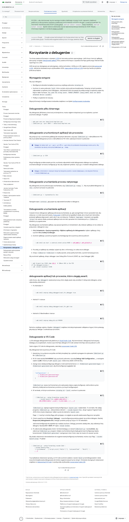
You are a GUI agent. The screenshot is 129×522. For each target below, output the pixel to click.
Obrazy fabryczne (31, 504)
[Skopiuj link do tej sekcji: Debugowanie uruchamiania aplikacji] (68, 209)
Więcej (112, 11)
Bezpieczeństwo (34, 11)
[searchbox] (12, 17)
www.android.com (100, 498)
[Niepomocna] (103, 46)
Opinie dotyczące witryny (79, 518)
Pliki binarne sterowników (32, 507)
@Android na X (64, 493)
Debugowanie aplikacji (49, 61)
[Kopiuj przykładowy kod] (103, 120)
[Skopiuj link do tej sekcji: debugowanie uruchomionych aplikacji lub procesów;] (85, 133)
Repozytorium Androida (32, 493)
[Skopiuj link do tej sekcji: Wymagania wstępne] (52, 78)
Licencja (59, 518)
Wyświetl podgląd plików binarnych (35, 501)
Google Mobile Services (101, 501)
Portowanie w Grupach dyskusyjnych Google (72, 511)
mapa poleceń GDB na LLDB (74, 68)
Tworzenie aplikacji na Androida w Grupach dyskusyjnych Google (76, 507)
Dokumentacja (8, 7)
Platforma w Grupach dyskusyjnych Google (72, 504)
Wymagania (29, 495)
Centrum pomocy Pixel (101, 495)
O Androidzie (29, 518)
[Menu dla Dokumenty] (24, 2)
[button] (10, 28)
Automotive (101, 11)
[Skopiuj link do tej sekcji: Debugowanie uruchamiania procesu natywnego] (79, 182)
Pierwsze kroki (19, 11)
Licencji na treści (74, 477)
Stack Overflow (99, 504)
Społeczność (39, 518)
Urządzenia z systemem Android (83, 11)
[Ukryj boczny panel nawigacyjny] (21, 519)
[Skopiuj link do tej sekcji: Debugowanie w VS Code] (56, 337)
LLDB (57, 58)
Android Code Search (35, 2)
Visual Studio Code (65, 341)
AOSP (30, 46)
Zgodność (65, 11)
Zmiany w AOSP (57, 29)
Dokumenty (18, 2)
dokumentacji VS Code (44, 462)
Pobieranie (29, 498)
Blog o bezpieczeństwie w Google (69, 501)
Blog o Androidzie (65, 498)
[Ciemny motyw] (101, 120)
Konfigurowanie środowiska (81, 101)
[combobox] (90, 2)
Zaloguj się (123, 2)
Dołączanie (56, 215)
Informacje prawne (49, 518)
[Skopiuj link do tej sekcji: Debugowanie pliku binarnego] (61, 109)
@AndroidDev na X (65, 495)
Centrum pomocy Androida (102, 493)
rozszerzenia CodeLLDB (77, 462)
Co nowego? (6, 11)
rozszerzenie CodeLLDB (69, 346)
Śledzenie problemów (101, 507)
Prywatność (66, 518)
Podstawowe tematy (50, 11)
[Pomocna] (100, 46)
